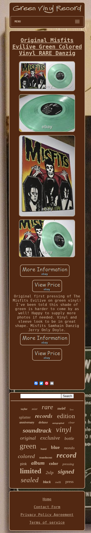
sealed (30, 480)
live (72, 409)
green (28, 446)
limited (30, 471)
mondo (69, 448)
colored (26, 456)
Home (47, 499)
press (69, 481)
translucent (45, 457)
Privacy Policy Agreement (47, 515)
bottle (69, 438)
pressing (68, 464)
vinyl (63, 429)
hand (44, 449)
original (28, 438)
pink (23, 464)
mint (34, 409)
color (53, 463)
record (66, 455)
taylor (24, 409)
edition (66, 415)
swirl (61, 408)
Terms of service (47, 522)
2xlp (49, 472)
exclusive (50, 438)
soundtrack (37, 430)
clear (71, 422)
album (38, 463)
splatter (25, 417)
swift (58, 482)
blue (55, 447)
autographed (58, 423)
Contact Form (47, 507)
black (47, 482)
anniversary (26, 422)
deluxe (43, 422)
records (44, 416)
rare (47, 407)
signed (66, 471)
